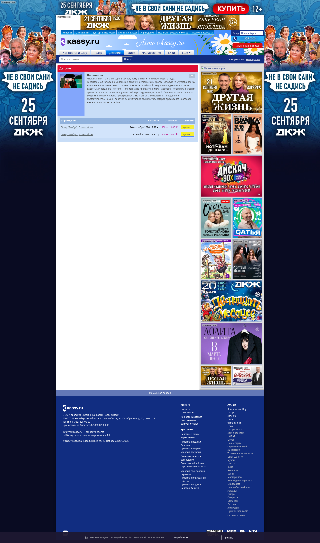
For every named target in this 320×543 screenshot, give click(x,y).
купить (186, 127)
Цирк (131, 53)
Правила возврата (202, 32)
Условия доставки (191, 452)
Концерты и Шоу (75, 53)
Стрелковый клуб (237, 446)
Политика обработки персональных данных (193, 465)
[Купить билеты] (73, 407)
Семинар (233, 500)
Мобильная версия (160, 392)
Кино (230, 466)
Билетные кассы (127, 32)
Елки (171, 53)
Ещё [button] (185, 53)
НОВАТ (231, 436)
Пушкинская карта (238, 511)
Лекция (232, 504)
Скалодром (234, 483)
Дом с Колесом (236, 432)
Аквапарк (233, 470)
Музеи (231, 460)
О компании (82, 32)
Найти (127, 59)
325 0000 (250, 38)
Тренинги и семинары (240, 453)
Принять (228, 537)
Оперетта (233, 497)
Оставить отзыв (236, 515)
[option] (160, 22)
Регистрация (253, 59)
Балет (231, 473)
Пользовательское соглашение (191, 458)
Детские (115, 53)
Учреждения (147, 32)
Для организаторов (104, 32)
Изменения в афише (247, 45)
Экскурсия (233, 507)
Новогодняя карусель (240, 480)
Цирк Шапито (235, 456)
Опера (231, 494)
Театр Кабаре (235, 429)
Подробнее (179, 537)
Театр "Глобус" (69, 127)
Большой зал (86, 127)
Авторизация (236, 59)
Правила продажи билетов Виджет (191, 486)
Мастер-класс (235, 477)
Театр (98, 53)
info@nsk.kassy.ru (72, 431)
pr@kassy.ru (69, 435)
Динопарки (234, 449)
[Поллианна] (71, 81)
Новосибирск (248, 33)
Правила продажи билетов (173, 32)
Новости (67, 32)
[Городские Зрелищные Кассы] (78, 42)
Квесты (232, 463)
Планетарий (234, 443)
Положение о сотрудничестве (189, 422)
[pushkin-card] (213, 67)
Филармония (151, 53)
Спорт (231, 439)
